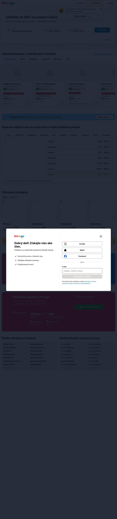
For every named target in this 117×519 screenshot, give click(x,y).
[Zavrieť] (101, 236)
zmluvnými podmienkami (82, 283)
